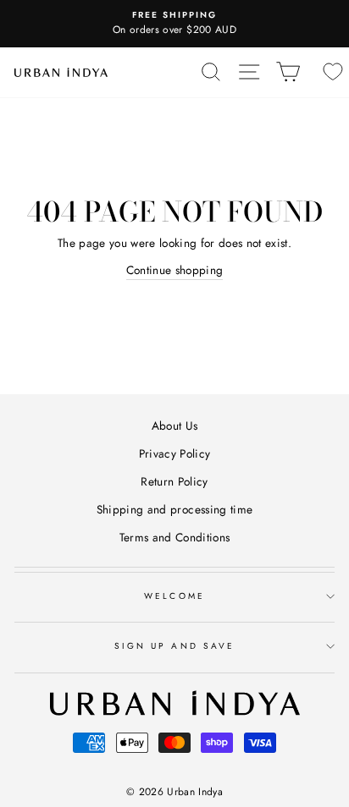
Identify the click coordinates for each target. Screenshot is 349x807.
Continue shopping (175, 269)
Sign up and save (174, 646)
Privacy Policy (175, 453)
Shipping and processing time (175, 509)
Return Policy (174, 481)
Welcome (174, 596)
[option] (174, 23)
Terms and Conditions (174, 537)
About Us (175, 425)
